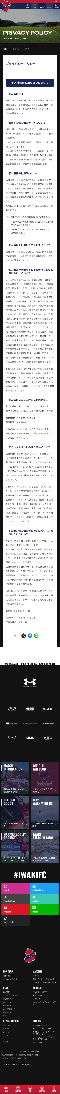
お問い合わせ (35, 1051)
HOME (5, 48)
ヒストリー (7, 1005)
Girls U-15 (37, 999)
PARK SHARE (37, 1042)
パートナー (7, 1012)
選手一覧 (6, 975)
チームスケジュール (10, 979)
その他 (5, 1042)
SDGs (5, 1015)
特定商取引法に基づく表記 (28, 1055)
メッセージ (7, 1002)
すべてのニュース (9, 1025)
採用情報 (23, 1051)
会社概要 (6, 992)
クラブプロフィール (10, 995)
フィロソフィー (9, 999)
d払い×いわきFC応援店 (42, 1028)
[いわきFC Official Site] (30, 955)
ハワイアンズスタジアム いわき (44, 982)
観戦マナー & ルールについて (43, 979)
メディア (6, 1032)
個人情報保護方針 (7, 1055)
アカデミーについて (40, 992)
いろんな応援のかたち (41, 1025)
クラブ (5, 1035)
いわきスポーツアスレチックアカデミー (44, 1003)
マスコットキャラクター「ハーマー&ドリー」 (44, 1033)
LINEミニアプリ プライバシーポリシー (15, 1058)
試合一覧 (36, 975)
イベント (6, 1028)
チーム (5, 1038)
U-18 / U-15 (37, 995)
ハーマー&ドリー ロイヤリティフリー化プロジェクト (44, 1038)
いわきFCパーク (9, 1009)
